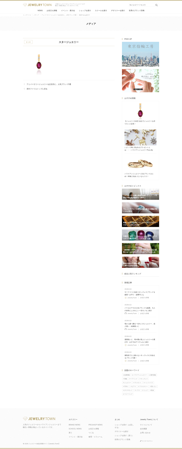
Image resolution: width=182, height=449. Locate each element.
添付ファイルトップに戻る (37, 89)
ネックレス (144, 379)
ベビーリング (128, 394)
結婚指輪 (127, 375)
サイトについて (146, 425)
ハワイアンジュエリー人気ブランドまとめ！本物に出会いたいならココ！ (140, 164)
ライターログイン (147, 441)
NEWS (40, 10)
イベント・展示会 (68, 10)
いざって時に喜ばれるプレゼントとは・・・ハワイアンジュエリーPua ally (140, 137)
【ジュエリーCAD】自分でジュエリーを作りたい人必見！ (140, 111)
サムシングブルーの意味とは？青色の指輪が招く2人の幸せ (140, 207)
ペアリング (133, 379)
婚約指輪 (153, 375)
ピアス (134, 386)
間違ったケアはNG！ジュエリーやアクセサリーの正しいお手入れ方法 (140, 221)
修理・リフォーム (95, 437)
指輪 (125, 379)
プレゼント (138, 382)
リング (146, 390)
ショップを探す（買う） (124, 435)
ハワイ (138, 390)
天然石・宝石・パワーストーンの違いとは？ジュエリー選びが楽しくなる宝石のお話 (140, 235)
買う (70, 433)
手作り (126, 386)
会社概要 (143, 429)
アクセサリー (144, 386)
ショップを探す (85, 10)
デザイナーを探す (118, 10)
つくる (91, 433)
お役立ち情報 (52, 10)
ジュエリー (127, 382)
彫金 (152, 390)
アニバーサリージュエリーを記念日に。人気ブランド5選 (49, 84)
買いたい (154, 386)
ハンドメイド (149, 382)
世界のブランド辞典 (136, 10)
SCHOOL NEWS (75, 429)
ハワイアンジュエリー (140, 375)
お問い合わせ (145, 433)
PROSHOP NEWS (96, 425)
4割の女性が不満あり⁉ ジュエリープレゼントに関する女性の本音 (140, 262)
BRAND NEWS (74, 425)
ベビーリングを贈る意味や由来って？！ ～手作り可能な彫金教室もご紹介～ (140, 194)
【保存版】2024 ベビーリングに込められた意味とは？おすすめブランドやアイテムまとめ (140, 248)
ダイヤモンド (128, 390)
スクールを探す (101, 10)
